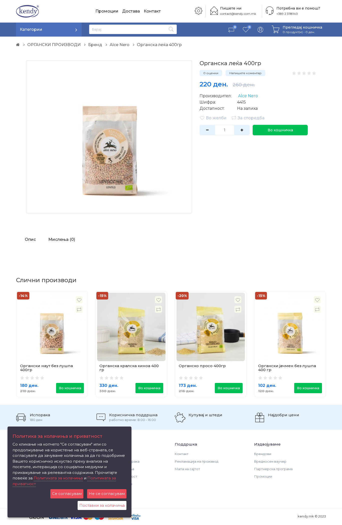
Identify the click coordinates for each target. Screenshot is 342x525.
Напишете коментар (245, 73)
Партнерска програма (273, 469)
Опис (30, 239)
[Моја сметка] (260, 30)
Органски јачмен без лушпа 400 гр (287, 367)
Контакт (152, 11)
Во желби (216, 118)
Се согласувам (67, 493)
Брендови (262, 454)
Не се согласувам (107, 493)
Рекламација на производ (196, 461)
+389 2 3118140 (287, 14)
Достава (131, 11)
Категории (31, 29)
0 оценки (210, 73)
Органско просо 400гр (202, 365)
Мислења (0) (61, 239)
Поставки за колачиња (102, 505)
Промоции (106, 11)
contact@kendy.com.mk (238, 14)
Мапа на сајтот (187, 469)
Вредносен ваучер (270, 461)
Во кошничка (280, 130)
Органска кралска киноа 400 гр (129, 367)
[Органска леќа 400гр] (109, 136)
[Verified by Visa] (134, 517)
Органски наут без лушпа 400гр (46, 367)
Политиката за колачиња (58, 478)
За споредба (251, 118)
